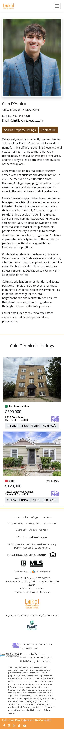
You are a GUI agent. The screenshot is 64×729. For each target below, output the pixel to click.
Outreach (21, 529)
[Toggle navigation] (57, 6)
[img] (23, 572)
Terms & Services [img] (36, 544)
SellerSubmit (33, 523)
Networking (50, 523)
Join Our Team (15, 523)
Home (16, 517)
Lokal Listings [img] (30, 517)
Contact (43, 529)
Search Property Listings (20, 130)
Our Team (46, 517)
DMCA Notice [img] (16, 544)
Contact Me (48, 130)
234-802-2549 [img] (21, 116)
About (33, 529)
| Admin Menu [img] (43, 571)
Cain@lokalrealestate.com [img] (26, 120)
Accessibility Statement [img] (36, 547)
